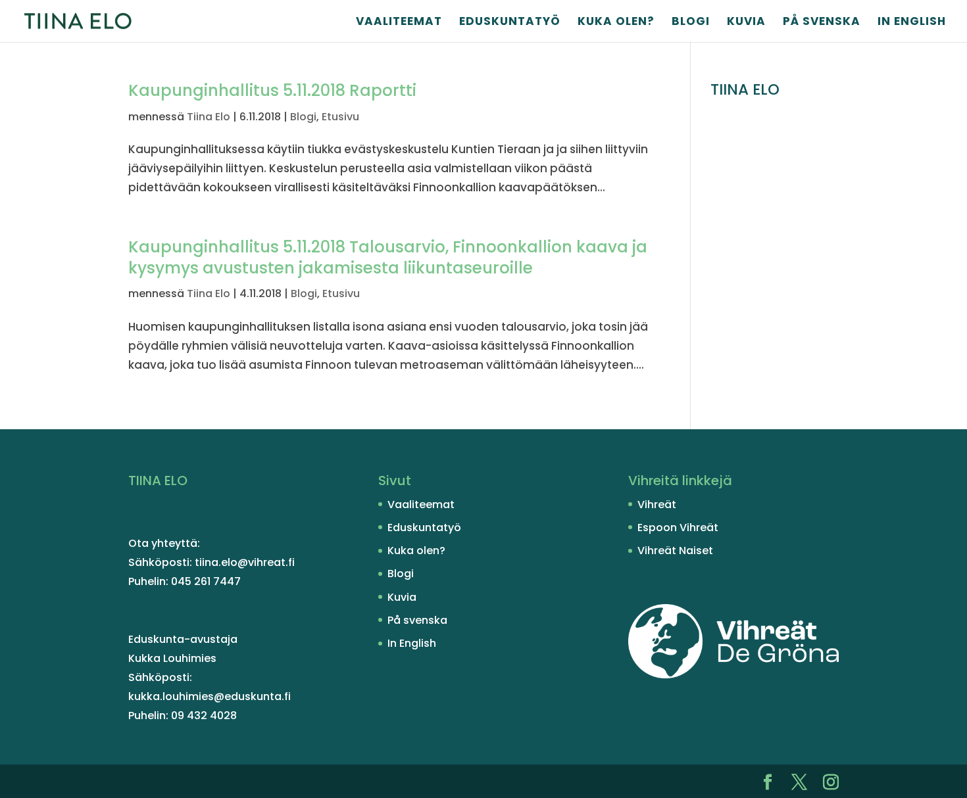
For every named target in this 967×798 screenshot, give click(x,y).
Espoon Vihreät (677, 527)
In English (912, 22)
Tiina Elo (208, 116)
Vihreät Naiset (675, 550)
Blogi (691, 22)
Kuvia (746, 22)
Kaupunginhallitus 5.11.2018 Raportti (272, 90)
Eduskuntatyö (509, 22)
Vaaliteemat (399, 22)
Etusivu (340, 116)
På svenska (821, 22)
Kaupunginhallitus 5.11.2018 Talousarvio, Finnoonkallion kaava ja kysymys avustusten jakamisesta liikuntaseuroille (387, 257)
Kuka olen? (616, 22)
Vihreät (656, 504)
